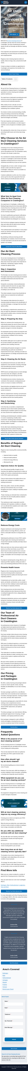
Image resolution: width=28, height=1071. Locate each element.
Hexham (5, 987)
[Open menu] (25, 2)
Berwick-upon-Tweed (8, 989)
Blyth (8, 885)
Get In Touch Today (14, 74)
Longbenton (22, 885)
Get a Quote (13, 34)
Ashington (5, 980)
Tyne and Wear (5, 887)
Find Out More (14, 727)
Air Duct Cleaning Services (14, 40)
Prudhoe (5, 984)
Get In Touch (14, 1048)
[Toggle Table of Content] (14, 79)
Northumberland (14, 885)
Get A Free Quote (14, 963)
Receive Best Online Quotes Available (14, 438)
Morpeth (5, 982)
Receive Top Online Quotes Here (14, 608)
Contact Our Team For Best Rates (14, 246)
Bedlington (3, 885)
